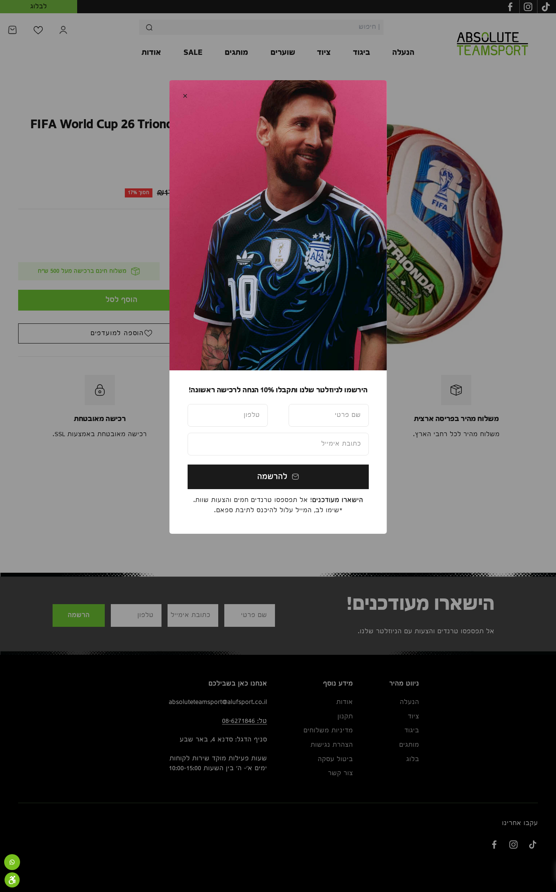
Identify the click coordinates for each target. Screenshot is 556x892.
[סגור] (185, 95)
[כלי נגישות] (12, 879)
